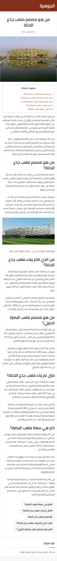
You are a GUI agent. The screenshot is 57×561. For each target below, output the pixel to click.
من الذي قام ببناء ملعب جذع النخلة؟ (36, 98)
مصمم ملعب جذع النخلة (39, 517)
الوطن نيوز (34, 139)
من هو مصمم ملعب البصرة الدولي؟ (37, 101)
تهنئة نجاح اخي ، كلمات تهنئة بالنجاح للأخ (26, 251)
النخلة (19, 174)
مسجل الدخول (37, 552)
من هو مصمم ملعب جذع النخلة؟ (38, 94)
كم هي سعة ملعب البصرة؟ (40, 109)
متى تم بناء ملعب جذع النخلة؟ (39, 105)
